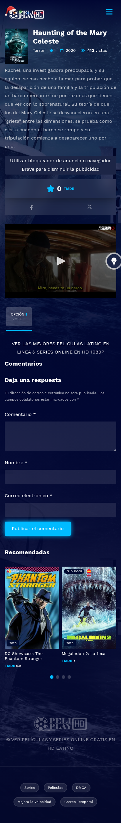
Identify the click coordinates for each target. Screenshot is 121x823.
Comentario (20, 414)
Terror (39, 50)
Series (29, 788)
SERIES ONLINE (55, 352)
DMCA (81, 788)
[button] (51, 677)
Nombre (16, 462)
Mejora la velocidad (34, 802)
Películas (55, 788)
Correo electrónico (28, 495)
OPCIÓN (19, 316)
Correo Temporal (78, 802)
